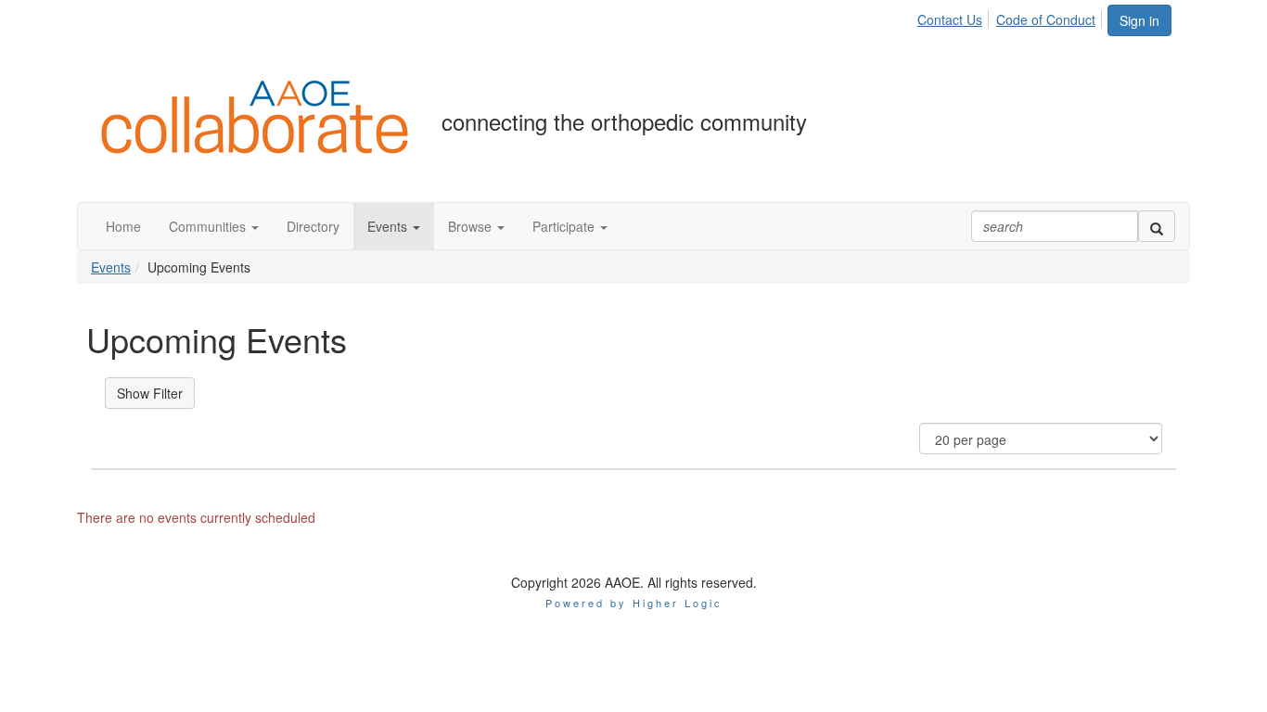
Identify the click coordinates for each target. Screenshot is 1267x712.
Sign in (1139, 20)
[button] (214, 226)
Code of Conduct (1045, 19)
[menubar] (1011, 17)
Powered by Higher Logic (634, 602)
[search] (1156, 226)
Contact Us (949, 19)
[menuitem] (954, 17)
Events (111, 267)
